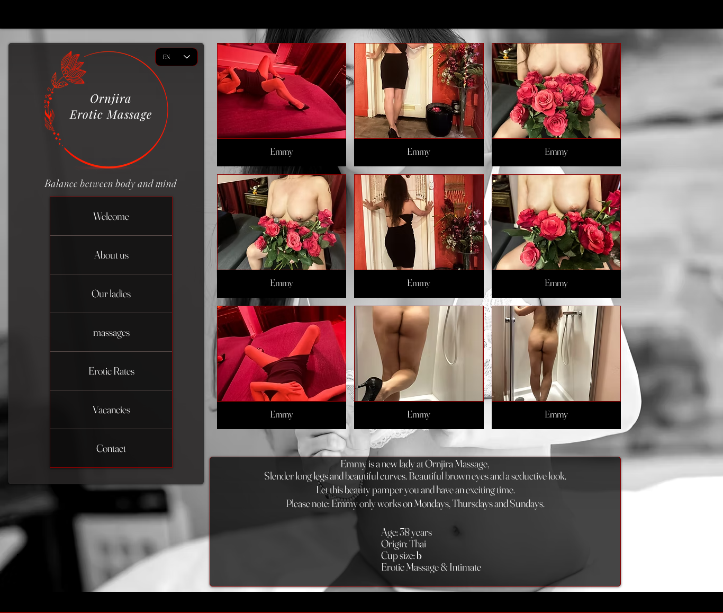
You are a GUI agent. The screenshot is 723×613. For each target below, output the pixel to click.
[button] (281, 104)
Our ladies (111, 293)
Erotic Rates (111, 370)
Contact (111, 448)
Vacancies (111, 409)
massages (111, 332)
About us (111, 254)
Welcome (111, 216)
